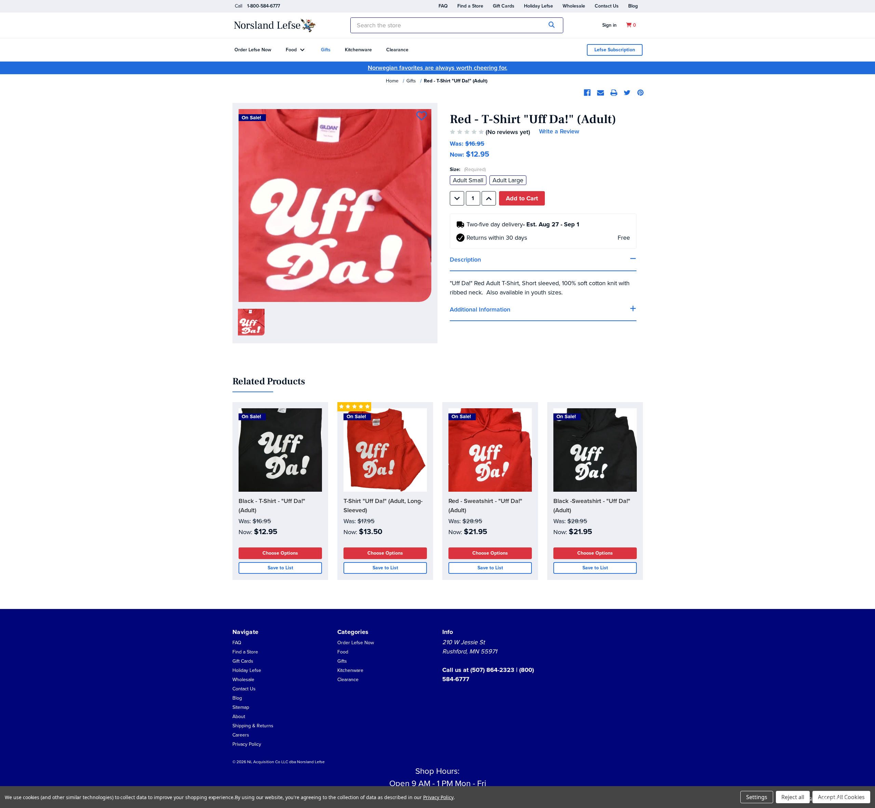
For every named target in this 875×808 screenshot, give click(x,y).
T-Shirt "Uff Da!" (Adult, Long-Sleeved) (383, 505)
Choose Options (280, 553)
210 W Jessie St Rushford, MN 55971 (469, 647)
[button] (238, 716)
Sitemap (240, 707)
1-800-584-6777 (263, 6)
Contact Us (607, 6)
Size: (468, 169)
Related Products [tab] (268, 381)
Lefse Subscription (614, 49)
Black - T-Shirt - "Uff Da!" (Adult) (272, 505)
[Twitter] (627, 93)
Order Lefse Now (252, 49)
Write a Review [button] (559, 131)
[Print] (613, 93)
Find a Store (470, 6)
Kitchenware (358, 49)
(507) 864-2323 (493, 669)
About (238, 716)
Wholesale (574, 6)
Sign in (609, 25)
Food (291, 49)
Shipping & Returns (252, 725)
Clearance (397, 49)
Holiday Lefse (538, 6)
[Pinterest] (640, 93)
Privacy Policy (246, 744)
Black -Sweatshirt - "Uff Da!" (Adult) (591, 505)
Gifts (326, 49)
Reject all (792, 797)
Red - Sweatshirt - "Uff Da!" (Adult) (485, 505)
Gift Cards (503, 6)
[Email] (600, 93)
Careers (240, 735)
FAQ (443, 6)
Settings (756, 797)
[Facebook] (587, 93)
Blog (633, 6)
